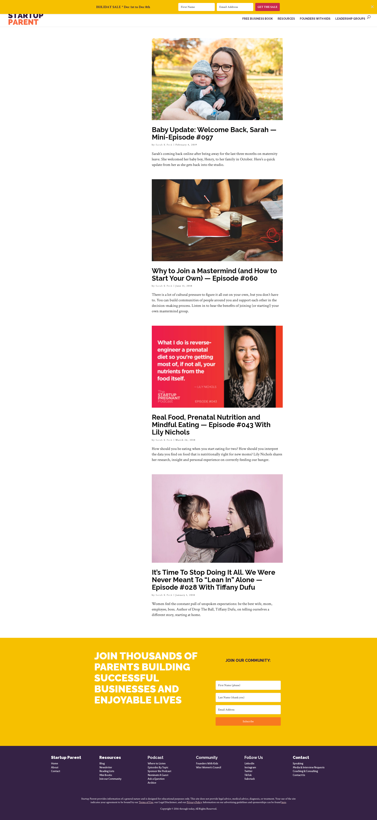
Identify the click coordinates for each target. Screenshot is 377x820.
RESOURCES (286, 18)
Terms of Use (146, 802)
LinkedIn (249, 763)
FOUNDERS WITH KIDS (315, 18)
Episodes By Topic (158, 767)
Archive (152, 782)
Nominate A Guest (158, 775)
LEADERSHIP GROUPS (350, 18)
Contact (55, 771)
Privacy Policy (194, 802)
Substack (249, 778)
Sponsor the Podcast (159, 771)
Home (54, 763)
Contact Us (299, 775)
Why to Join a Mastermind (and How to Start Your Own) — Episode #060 (214, 274)
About (54, 767)
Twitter (248, 771)
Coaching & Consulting (305, 771)
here (283, 802)
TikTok (248, 775)
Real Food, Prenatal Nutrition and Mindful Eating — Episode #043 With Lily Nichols (211, 424)
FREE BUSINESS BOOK (257, 18)
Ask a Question (156, 778)
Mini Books (105, 775)
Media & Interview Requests (309, 767)
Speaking (298, 763)
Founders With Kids (207, 763)
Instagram (250, 767)
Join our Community (110, 778)
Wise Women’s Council (208, 767)
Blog (102, 763)
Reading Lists (106, 771)
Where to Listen (157, 763)
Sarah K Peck (164, 144)
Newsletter (105, 767)
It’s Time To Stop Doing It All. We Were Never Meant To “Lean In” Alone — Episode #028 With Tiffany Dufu (213, 579)
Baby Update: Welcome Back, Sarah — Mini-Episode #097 (214, 133)
